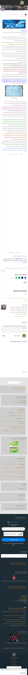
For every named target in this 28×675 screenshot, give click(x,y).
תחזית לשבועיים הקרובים (20, 413)
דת (22, 8)
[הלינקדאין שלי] (11, 382)
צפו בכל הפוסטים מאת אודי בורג (20, 316)
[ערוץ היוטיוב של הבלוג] (14, 382)
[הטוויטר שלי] (16, 382)
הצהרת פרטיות (14, 665)
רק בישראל (10, 298)
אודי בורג (23, 461)
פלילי (14, 14)
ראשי (24, 418)
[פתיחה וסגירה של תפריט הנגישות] (2, 9)
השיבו (3, 335)
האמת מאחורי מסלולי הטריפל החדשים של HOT (13, 430)
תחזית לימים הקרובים (20, 415)
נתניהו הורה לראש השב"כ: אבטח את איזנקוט (17, 611)
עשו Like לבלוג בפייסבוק (18, 388)
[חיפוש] (2, 556)
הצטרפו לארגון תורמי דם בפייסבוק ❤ (17, 587)
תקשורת (10, 14)
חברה (16, 14)
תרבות (6, 14)
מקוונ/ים (21, 400)
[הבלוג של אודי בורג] (22, 2)
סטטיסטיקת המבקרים (14, 658)
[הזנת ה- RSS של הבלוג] (9, 382)
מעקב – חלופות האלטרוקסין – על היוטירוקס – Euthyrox (13, 421)
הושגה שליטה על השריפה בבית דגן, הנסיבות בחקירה (15, 615)
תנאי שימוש (14, 662)
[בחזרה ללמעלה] (14, 654)
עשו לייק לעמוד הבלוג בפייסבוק (18, 563)
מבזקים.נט (10, 608)
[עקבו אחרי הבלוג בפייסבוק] (19, 382)
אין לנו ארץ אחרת (22, 298)
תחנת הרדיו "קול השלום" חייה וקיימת (12, 461)
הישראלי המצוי (15, 298)
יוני (21, 335)
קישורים (14, 660)
